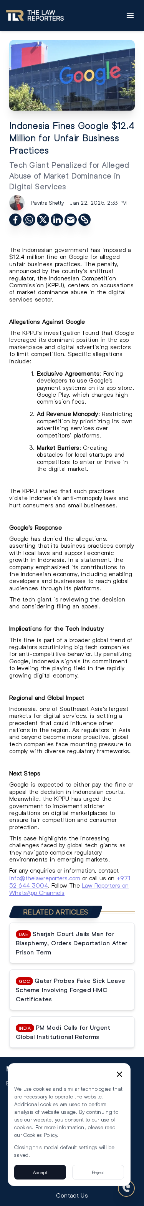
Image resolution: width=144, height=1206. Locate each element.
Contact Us (72, 1195)
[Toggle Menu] (130, 15)
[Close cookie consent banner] (119, 1074)
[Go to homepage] (35, 15)
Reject (98, 1172)
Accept (40, 1172)
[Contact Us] (126, 1188)
